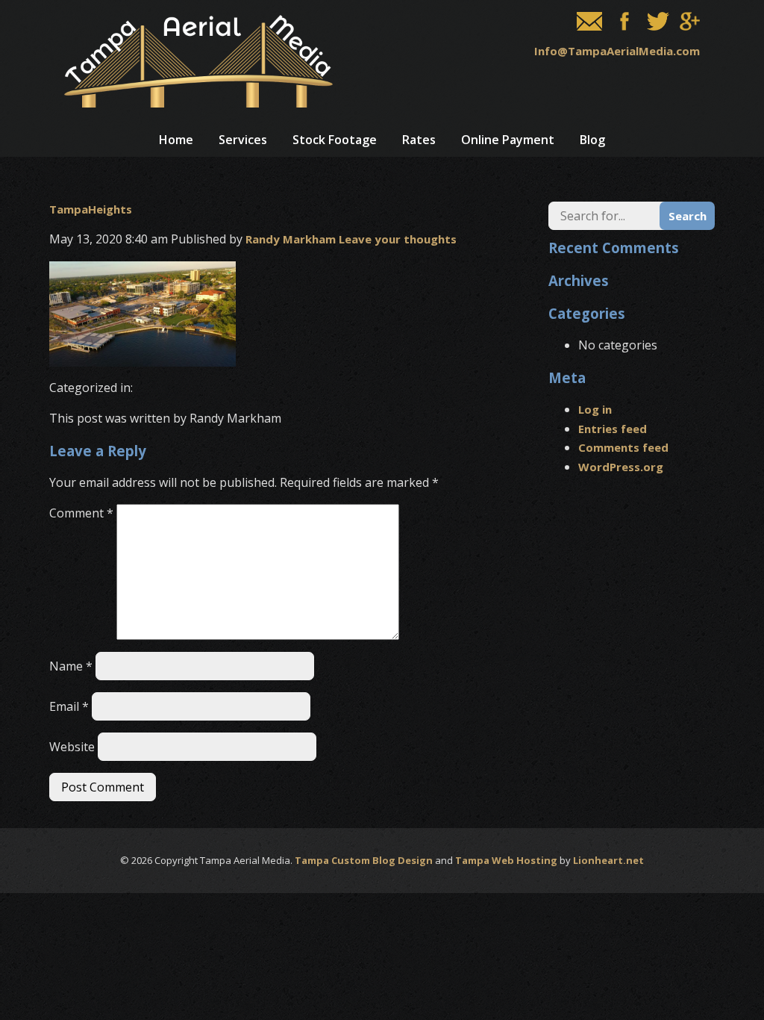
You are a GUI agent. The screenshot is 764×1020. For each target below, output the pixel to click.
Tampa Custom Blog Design (364, 860)
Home (176, 139)
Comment (81, 513)
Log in (595, 409)
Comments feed (623, 447)
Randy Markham (290, 238)
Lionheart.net (608, 860)
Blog (592, 139)
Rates (419, 139)
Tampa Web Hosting (506, 860)
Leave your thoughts (398, 238)
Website (72, 746)
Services (243, 139)
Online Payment (507, 139)
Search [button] (687, 215)
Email (69, 706)
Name (71, 666)
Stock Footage (334, 139)
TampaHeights (90, 209)
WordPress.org (620, 466)
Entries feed (612, 428)
